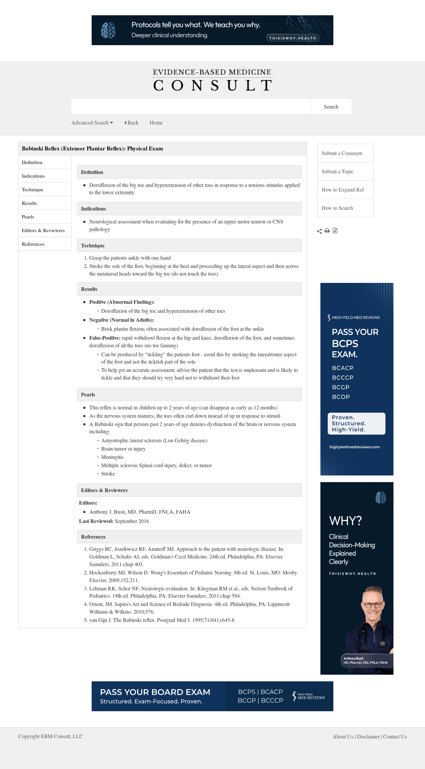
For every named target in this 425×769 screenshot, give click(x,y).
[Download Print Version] (326, 230)
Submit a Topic (338, 171)
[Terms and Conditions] (333, 230)
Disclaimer (368, 736)
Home (156, 122)
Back (132, 122)
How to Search (337, 207)
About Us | (345, 736)
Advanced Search (90, 122)
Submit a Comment (342, 152)
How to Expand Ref (343, 189)
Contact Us (395, 736)
